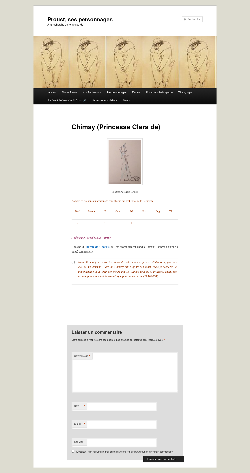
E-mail (79, 424)
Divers (126, 100)
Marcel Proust (69, 92)
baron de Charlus (97, 246)
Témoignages (185, 92)
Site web (78, 441)
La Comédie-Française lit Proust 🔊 (67, 100)
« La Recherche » (92, 92)
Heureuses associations (104, 100)
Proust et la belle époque (159, 92)
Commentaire (82, 356)
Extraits (136, 92)
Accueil (52, 92)
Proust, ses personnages (80, 19)
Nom (79, 406)
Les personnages (116, 92)
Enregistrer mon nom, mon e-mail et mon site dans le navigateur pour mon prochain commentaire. (124, 451)
